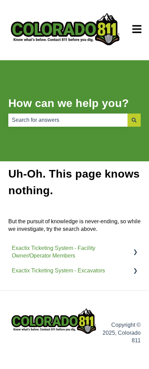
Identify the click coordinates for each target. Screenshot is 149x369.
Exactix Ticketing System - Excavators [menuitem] (58, 270)
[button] (135, 249)
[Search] (134, 120)
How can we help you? (68, 103)
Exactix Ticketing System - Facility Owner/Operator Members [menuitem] (53, 252)
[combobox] (68, 120)
